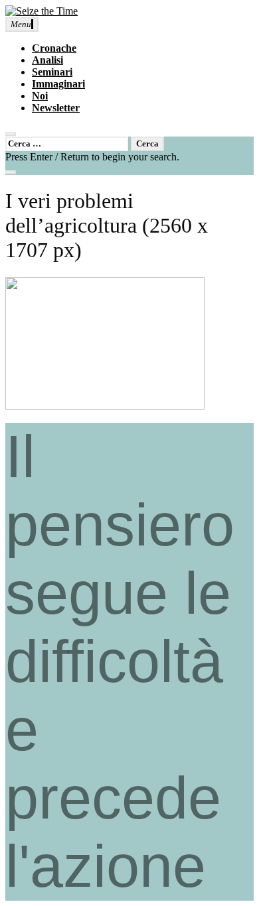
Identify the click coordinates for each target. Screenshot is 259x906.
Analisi (47, 60)
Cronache (54, 48)
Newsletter (56, 107)
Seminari (52, 72)
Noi (40, 95)
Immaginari (58, 83)
